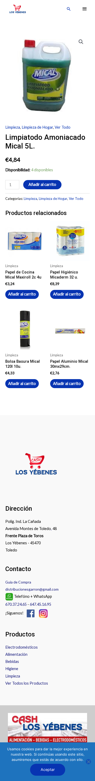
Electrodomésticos (21, 647)
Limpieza (12, 127)
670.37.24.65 (16, 604)
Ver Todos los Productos (26, 683)
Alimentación (16, 654)
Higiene (11, 668)
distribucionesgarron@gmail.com (32, 589)
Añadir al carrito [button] (22, 294)
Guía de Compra (18, 582)
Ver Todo (62, 127)
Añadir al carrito (42, 184)
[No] (88, 761)
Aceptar (48, 769)
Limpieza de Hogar (37, 127)
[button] (68, 8)
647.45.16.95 (40, 604)
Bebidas (12, 661)
